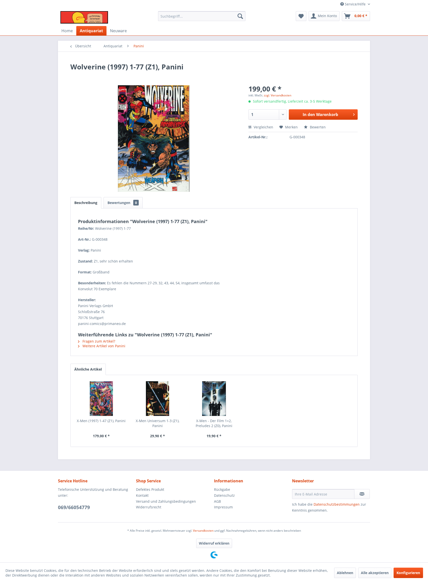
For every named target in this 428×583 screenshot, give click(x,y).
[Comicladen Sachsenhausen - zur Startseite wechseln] (84, 17)
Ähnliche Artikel (88, 369)
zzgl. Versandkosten (277, 95)
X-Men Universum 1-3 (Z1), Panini (157, 423)
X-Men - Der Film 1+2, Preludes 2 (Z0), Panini (214, 423)
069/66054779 (74, 507)
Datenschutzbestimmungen (337, 504)
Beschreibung (85, 202)
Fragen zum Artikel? (98, 341)
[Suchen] (240, 16)
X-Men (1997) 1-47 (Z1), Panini (101, 420)
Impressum (223, 507)
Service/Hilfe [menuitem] (355, 4)
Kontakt (142, 495)
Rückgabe (222, 489)
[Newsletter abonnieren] (362, 494)
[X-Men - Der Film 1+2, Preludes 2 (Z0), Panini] (214, 398)
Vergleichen (263, 127)
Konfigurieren (408, 572)
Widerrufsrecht (148, 507)
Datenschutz (224, 495)
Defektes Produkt (150, 489)
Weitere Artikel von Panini (103, 346)
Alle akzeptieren (375, 572)
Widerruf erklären (214, 543)
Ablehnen (345, 572)
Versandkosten (203, 530)
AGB (217, 501)
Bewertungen (122, 202)
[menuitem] (201, 16)
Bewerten (317, 127)
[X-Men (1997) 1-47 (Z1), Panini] (101, 398)
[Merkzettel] (301, 16)
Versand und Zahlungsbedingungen (166, 501)
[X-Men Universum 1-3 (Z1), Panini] (157, 398)
